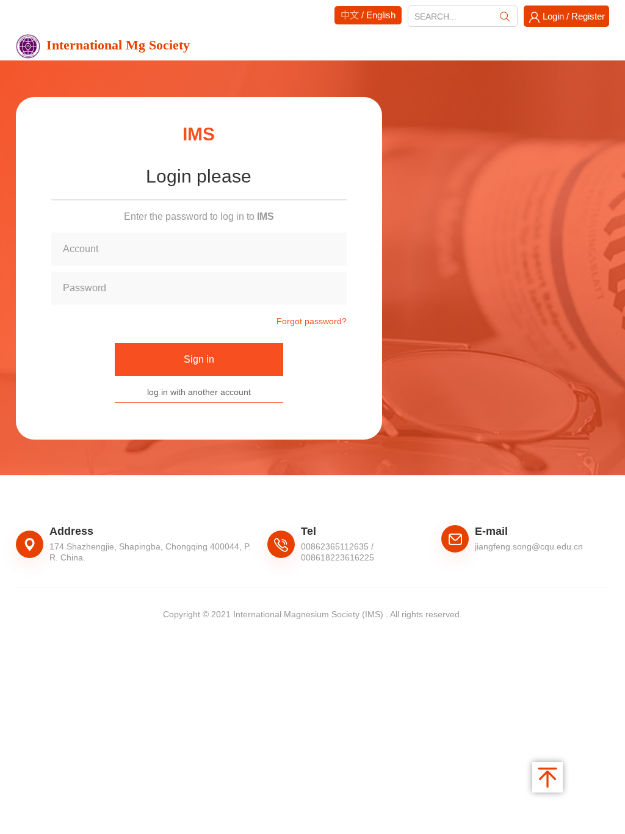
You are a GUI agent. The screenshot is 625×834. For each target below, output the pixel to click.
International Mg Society (118, 45)
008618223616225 (337, 557)
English (381, 15)
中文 (350, 15)
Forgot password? (311, 321)
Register (588, 16)
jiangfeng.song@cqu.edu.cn (529, 546)
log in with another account (199, 392)
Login (553, 16)
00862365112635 (335, 546)
